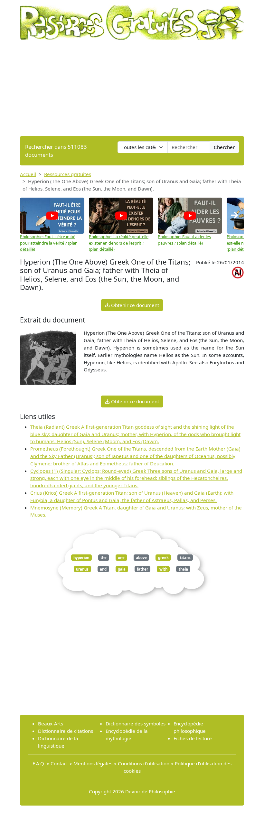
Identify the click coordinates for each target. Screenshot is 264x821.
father (142, 568)
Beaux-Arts (50, 723)
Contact (59, 763)
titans (185, 557)
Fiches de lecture (193, 738)
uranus (82, 568)
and (103, 568)
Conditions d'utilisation (143, 763)
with (163, 568)
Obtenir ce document (134, 305)
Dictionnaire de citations (65, 731)
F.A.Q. (39, 763)
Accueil (28, 174)
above (141, 557)
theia (183, 568)
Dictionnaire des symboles (135, 723)
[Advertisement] (132, 88)
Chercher (224, 147)
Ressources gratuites (67, 174)
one (121, 557)
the (103, 557)
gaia (122, 568)
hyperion (81, 557)
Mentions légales (92, 763)
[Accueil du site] (132, 19)
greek (163, 557)
